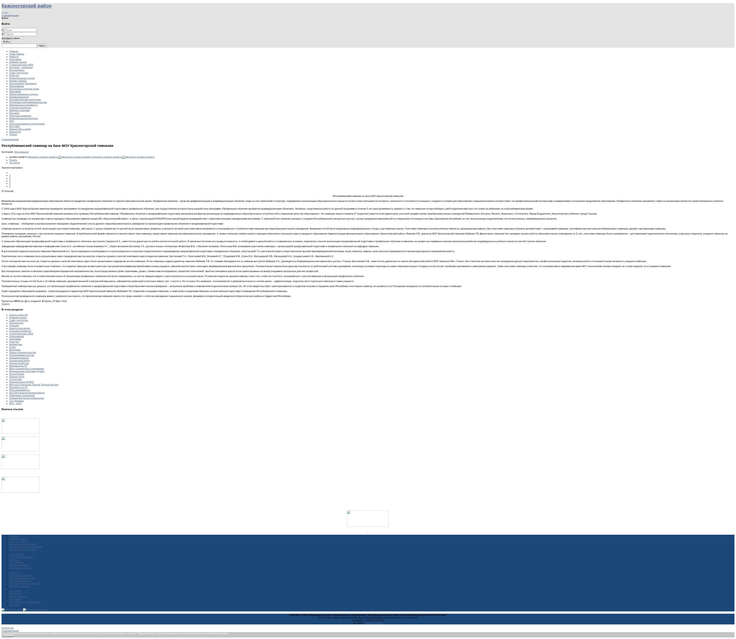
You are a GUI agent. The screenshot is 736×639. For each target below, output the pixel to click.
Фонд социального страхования (26, 368)
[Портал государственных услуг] (20, 433)
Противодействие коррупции (25, 99)
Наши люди (15, 594)
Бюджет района (17, 81)
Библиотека (15, 344)
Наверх (6, 304)
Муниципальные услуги (22, 78)
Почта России (16, 374)
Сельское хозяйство (20, 107)
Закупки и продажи (19, 110)
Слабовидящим (10, 15)
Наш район (15, 59)
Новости (13, 56)
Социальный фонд (19, 360)
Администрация (18, 62)
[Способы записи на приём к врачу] (20, 468)
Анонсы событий (18, 315)
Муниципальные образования (25, 546)
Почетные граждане (20, 115)
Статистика (15, 379)
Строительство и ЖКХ (21, 64)
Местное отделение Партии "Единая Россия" (34, 384)
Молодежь (15, 350)
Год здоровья (16, 401)
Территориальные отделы (23, 94)
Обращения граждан (20, 575)
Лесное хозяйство (19, 363)
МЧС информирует (19, 390)
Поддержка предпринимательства (28, 102)
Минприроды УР (18, 366)
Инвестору (15, 132)
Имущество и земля (20, 129)
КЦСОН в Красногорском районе (27, 392)
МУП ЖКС (14, 126)
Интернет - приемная (21, 67)
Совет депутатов (18, 73)
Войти (6, 41)
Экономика (15, 91)
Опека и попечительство (22, 352)
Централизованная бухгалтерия (27, 124)
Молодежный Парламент (23, 83)
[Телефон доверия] (20, 491)
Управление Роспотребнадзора (26, 398)
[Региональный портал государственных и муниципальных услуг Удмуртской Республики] (20, 450)
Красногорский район (27, 5)
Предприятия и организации (25, 602)
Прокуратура (16, 323)
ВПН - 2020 (15, 403)
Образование (16, 86)
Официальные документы (23, 105)
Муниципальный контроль (23, 118)
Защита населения (19, 328)
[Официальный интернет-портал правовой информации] (367, 531)
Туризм (13, 134)
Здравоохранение (19, 97)
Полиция (14, 325)
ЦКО (11, 121)
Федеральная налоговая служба (26, 371)
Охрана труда (16, 376)
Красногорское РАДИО (21, 382)
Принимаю (7, 636)
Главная (13, 51)
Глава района (16, 54)
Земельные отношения (22, 395)
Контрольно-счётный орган (24, 89)
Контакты (14, 113)
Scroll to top (8, 628)
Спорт (12, 347)
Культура (14, 75)
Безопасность (17, 70)
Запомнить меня (11, 38)
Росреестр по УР (18, 387)
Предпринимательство (21, 355)
